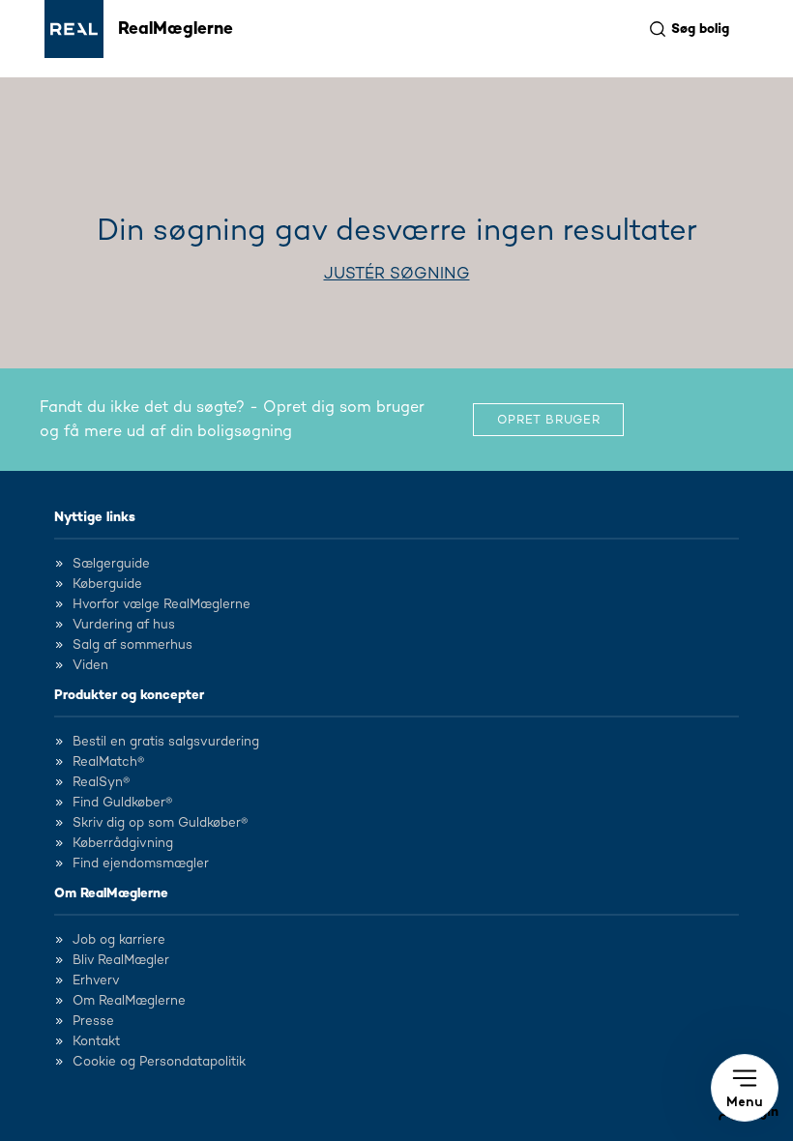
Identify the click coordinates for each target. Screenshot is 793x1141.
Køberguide (107, 584)
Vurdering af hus (124, 624)
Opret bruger (549, 420)
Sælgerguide (111, 563)
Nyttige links (94, 517)
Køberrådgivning (123, 843)
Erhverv (96, 980)
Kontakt (96, 1041)
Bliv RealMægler (121, 960)
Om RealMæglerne (111, 893)
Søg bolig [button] (700, 29)
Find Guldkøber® (122, 802)
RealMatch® (108, 762)
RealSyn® (101, 782)
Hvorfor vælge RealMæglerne (161, 604)
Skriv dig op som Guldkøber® (160, 823)
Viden (90, 665)
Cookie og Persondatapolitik (159, 1061)
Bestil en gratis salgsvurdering (166, 741)
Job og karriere (119, 940)
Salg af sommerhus (132, 645)
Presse (93, 1021)
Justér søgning (397, 273)
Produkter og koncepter (129, 695)
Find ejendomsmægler (141, 863)
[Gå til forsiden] (73, 29)
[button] (744, 1088)
